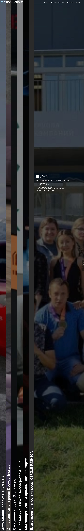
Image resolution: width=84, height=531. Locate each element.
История (54, 2)
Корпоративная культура (70, 2)
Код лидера (50, 2)
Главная (45, 2)
